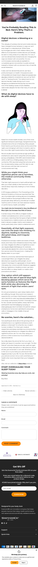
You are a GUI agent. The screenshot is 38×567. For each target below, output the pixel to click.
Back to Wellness (19, 395)
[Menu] (2, 6)
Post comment (11, 443)
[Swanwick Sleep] (19, 5)
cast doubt (20, 263)
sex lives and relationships (25, 298)
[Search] (6, 6)
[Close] (36, 550)
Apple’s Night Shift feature (13, 247)
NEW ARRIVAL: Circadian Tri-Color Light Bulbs (19, 2)
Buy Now (4, 378)
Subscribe (19, 494)
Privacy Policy (17, 559)
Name (3, 410)
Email (3, 419)
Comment (4, 427)
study (8, 192)
